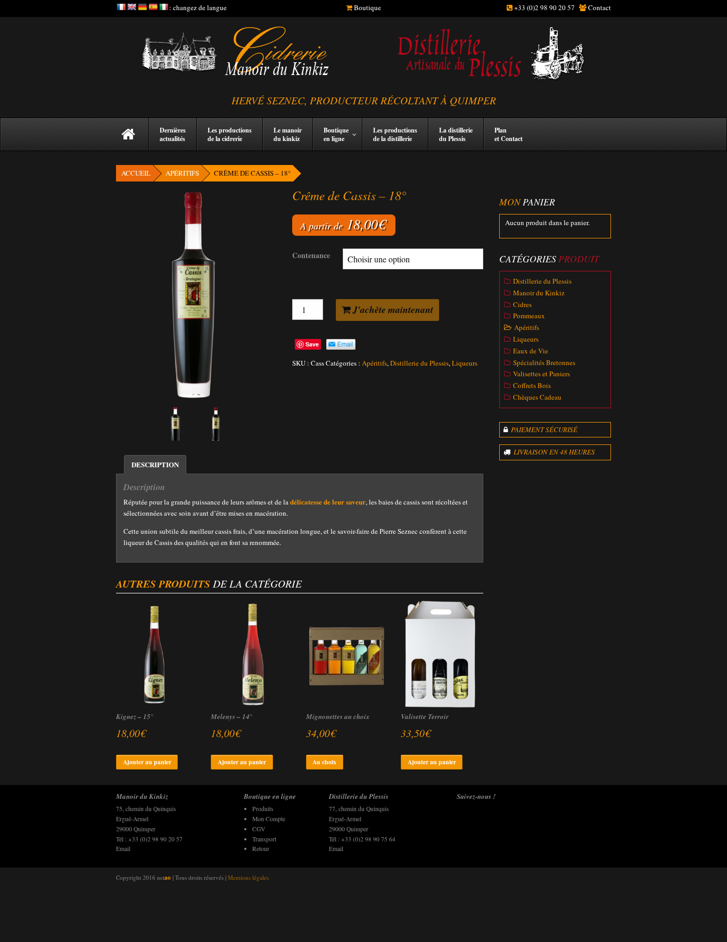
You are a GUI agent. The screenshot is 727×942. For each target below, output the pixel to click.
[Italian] (163, 7)
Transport (264, 839)
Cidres (522, 304)
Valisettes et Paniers (541, 373)
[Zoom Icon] (196, 294)
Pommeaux (529, 315)
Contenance (311, 255)
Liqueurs (464, 363)
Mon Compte (268, 819)
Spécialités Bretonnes (544, 362)
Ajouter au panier (147, 761)
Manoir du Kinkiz (539, 293)
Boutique (367, 7)
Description (155, 464)
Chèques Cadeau (537, 397)
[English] (131, 7)
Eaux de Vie (530, 351)
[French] (121, 7)
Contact (599, 7)
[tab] (155, 464)
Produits (263, 809)
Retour (260, 849)
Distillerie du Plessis (419, 363)
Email (123, 849)
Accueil (136, 173)
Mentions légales (248, 877)
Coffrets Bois (532, 385)
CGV (258, 829)
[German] (142, 7)
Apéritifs (182, 173)
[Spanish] (153, 7)
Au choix (324, 761)
